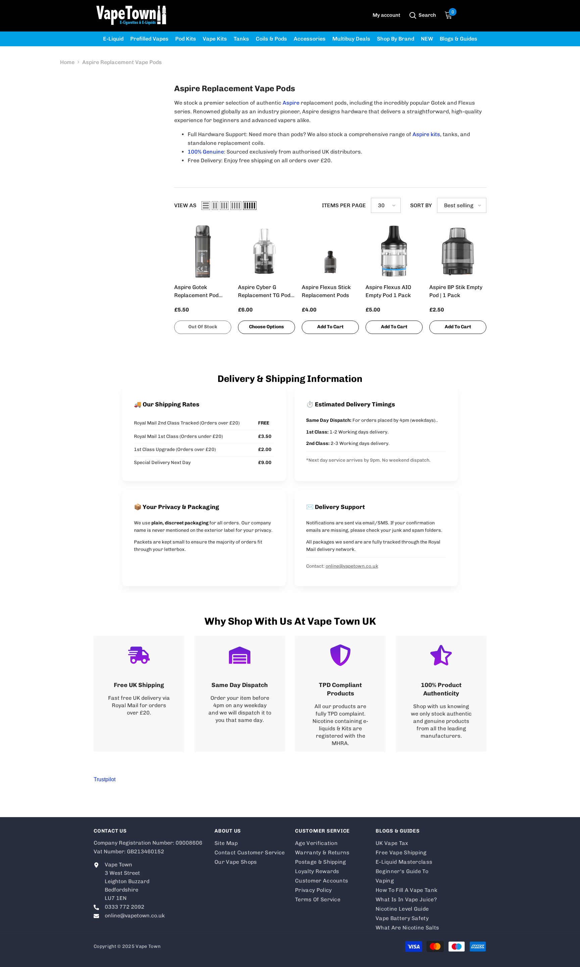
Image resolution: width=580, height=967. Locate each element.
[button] (205, 205)
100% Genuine (206, 152)
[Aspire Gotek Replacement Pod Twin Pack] (202, 251)
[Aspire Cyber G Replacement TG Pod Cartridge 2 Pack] (266, 251)
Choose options (266, 327)
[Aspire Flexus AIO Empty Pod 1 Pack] (394, 251)
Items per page (344, 205)
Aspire (291, 103)
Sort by (421, 205)
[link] (139, 694)
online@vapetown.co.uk (352, 566)
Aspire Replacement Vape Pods (122, 62)
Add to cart (330, 327)
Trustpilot (104, 779)
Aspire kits (426, 134)
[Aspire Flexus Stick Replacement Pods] (330, 251)
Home (67, 62)
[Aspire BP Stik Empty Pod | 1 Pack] (457, 251)
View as (185, 205)
